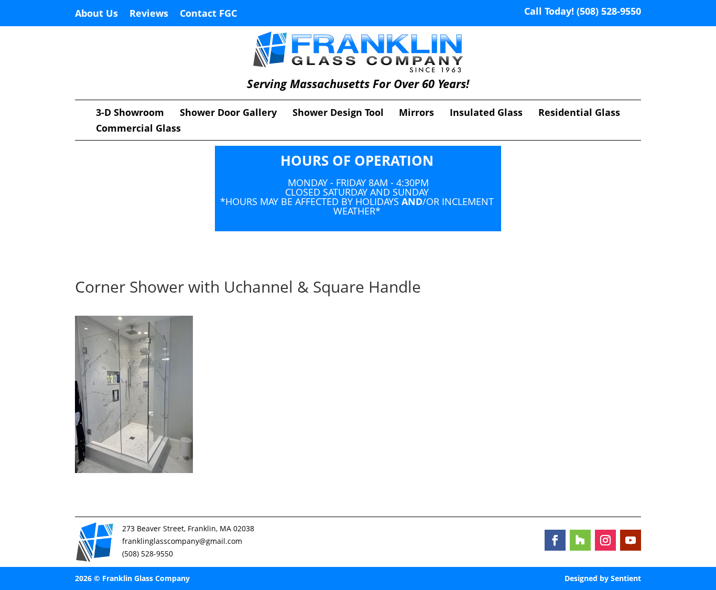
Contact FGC (208, 14)
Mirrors (416, 114)
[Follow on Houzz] (580, 540)
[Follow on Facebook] (555, 540)
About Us (96, 14)
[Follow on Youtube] (630, 540)
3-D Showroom (130, 114)
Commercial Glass (138, 129)
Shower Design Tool (338, 114)
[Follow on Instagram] (605, 540)
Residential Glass (579, 114)
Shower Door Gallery (228, 114)
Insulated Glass (486, 114)
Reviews (148, 14)
